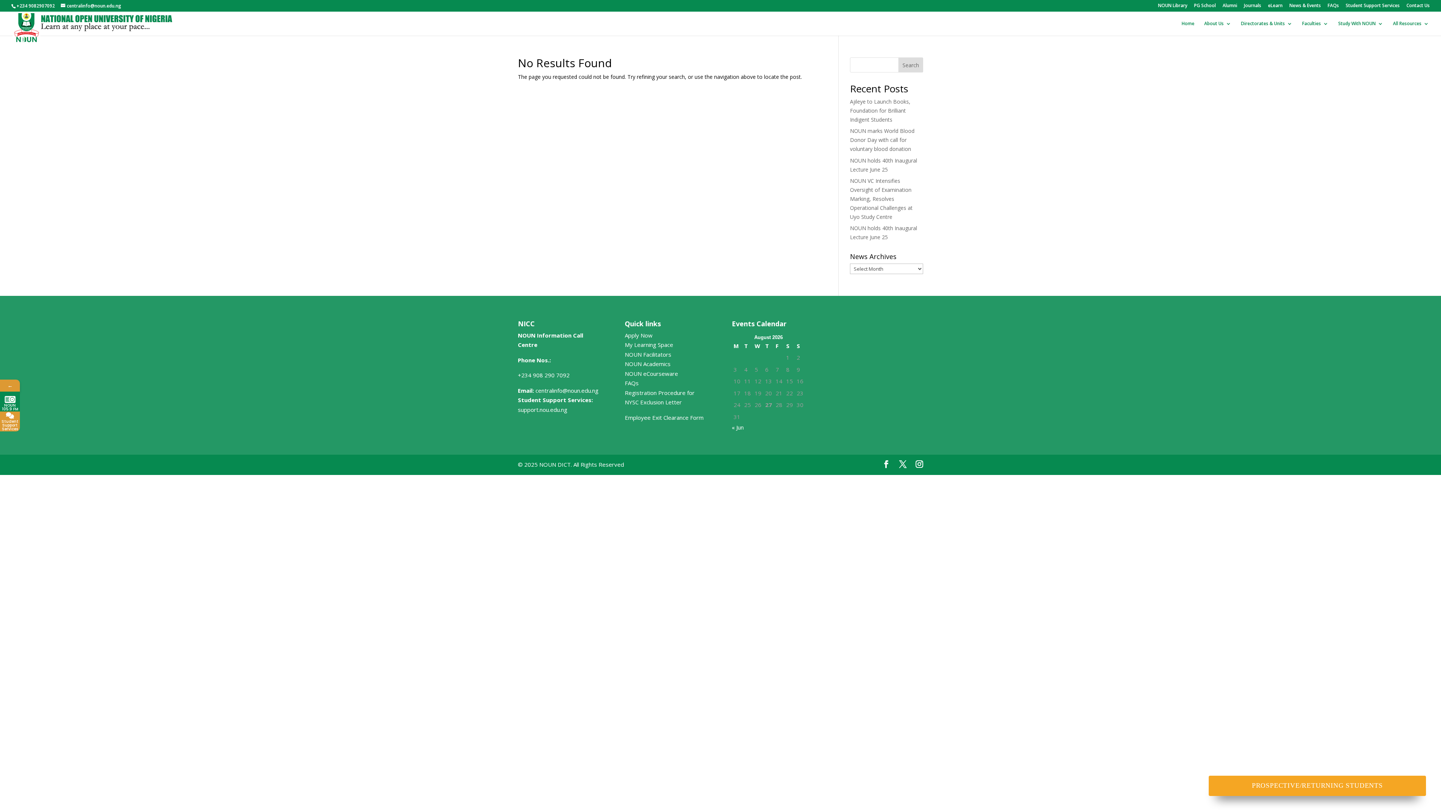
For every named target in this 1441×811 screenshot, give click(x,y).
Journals (1252, 6)
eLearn (1275, 6)
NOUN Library (1172, 6)
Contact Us (1418, 6)
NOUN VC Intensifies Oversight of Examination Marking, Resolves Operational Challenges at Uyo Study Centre (881, 198)
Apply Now (639, 335)
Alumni (1230, 6)
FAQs (1333, 6)
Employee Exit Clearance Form (664, 417)
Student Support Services (1373, 6)
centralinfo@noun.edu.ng (567, 390)
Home (1188, 24)
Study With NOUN (1357, 24)
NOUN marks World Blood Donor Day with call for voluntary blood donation (882, 139)
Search (911, 65)
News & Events (1305, 6)
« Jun (738, 427)
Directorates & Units (1263, 24)
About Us (1214, 24)
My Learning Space (649, 344)
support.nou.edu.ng (542, 409)
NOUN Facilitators (648, 354)
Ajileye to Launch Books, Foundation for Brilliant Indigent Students (880, 110)
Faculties (1311, 24)
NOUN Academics (648, 364)
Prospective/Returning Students (1317, 785)
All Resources (1407, 24)
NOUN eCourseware (651, 373)
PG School (1205, 6)
